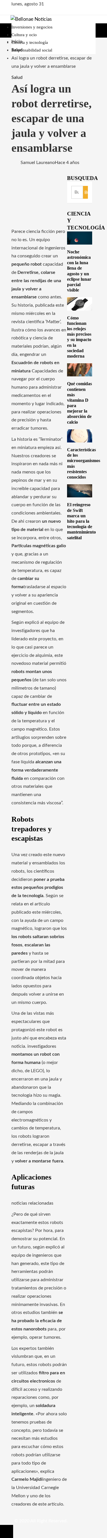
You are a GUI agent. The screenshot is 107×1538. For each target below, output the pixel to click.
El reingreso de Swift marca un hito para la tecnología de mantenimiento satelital (81, 521)
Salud (17, 77)
